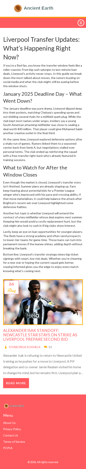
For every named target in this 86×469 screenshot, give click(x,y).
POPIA (8, 448)
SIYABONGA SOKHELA (24, 347)
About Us (9, 422)
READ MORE (16, 383)
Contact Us (10, 435)
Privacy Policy (12, 429)
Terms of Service (14, 441)
